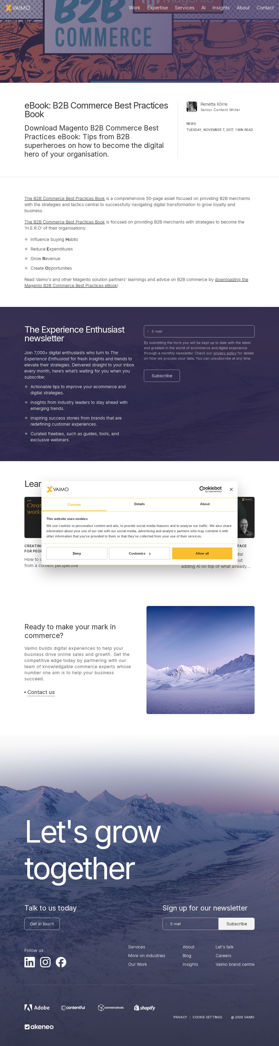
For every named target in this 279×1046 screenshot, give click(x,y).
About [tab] (205, 504)
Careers (223, 955)
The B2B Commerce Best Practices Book (64, 198)
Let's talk (225, 947)
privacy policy (224, 353)
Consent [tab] (74, 504)
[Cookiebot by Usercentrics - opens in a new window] (203, 489)
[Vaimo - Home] (17, 7)
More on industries (146, 955)
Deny (77, 553)
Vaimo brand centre (235, 964)
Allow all (202, 553)
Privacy (180, 1017)
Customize (137, 553)
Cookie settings (207, 1017)
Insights (221, 7)
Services (184, 7)
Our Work (137, 964)
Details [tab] (139, 504)
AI (203, 7)
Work (134, 7)
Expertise (157, 7)
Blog (187, 955)
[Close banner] (231, 489)
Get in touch (42, 923)
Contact (265, 7)
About (243, 7)
